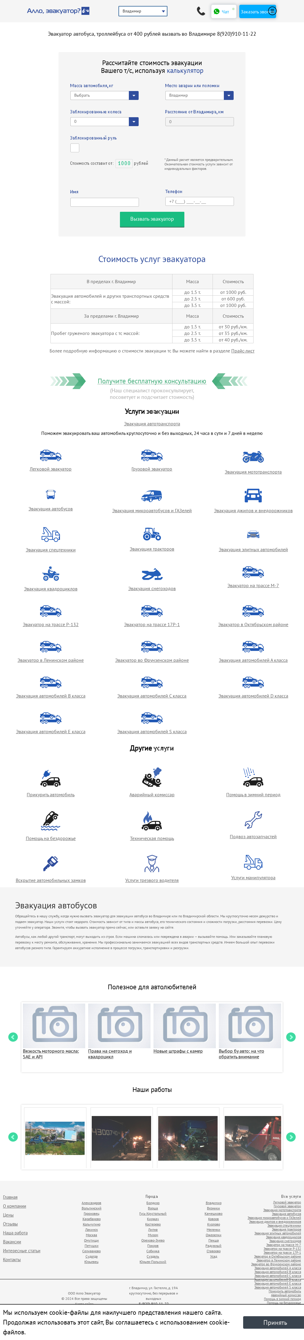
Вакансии (12, 1242)
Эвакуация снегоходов (152, 588)
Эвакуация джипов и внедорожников (253, 510)
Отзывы (10, 1224)
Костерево (153, 1224)
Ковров (213, 1219)
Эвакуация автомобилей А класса (253, 660)
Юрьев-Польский (153, 1261)
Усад (213, 1256)
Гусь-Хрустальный (153, 1213)
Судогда (92, 1256)
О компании (14, 1206)
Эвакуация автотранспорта (152, 424)
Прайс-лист (242, 351)
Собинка (152, 1251)
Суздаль (153, 1256)
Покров (153, 1245)
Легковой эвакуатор (51, 469)
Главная (10, 1197)
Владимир (213, 1202)
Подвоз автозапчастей (253, 836)
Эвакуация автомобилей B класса (51, 696)
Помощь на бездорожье (51, 838)
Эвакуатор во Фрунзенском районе (152, 660)
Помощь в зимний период (253, 794)
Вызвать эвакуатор (152, 218)
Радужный (213, 1245)
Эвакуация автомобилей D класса (253, 696)
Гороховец (91, 1213)
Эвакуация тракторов (152, 549)
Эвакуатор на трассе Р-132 (51, 624)
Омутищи (91, 1240)
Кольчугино (91, 1224)
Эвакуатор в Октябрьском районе (253, 624)
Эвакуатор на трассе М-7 (253, 585)
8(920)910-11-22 (236, 33)
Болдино (152, 1202)
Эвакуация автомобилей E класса (51, 731)
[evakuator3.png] (122, 1138)
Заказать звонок (258, 12)
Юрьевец (91, 1261)
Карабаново (92, 1219)
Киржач (153, 1219)
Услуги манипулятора (253, 877)
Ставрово (214, 1251)
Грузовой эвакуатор (152, 469)
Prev (13, 1037)
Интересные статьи (21, 1250)
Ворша (153, 1208)
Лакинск (91, 1229)
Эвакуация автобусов (50, 509)
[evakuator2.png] (188, 1138)
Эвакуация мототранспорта (253, 472)
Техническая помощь (152, 838)
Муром (153, 1235)
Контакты (12, 1259)
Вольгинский (92, 1208)
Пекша (213, 1240)
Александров (91, 1202)
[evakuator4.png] (255, 1138)
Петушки (92, 1245)
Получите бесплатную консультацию (152, 381)
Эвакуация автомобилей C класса (151, 696)
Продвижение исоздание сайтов (224, 1297)
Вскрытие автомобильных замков (51, 880)
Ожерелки (213, 1235)
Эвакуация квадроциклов (50, 589)
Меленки (213, 1229)
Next (291, 1037)
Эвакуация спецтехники (51, 550)
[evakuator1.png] (55, 1138)
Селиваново (91, 1251)
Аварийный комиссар (152, 794)
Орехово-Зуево (152, 1240)
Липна (153, 1229)
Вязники (213, 1208)
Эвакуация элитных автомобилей (253, 549)
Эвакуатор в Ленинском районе (51, 660)
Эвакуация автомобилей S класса (152, 731)
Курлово (213, 1224)
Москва (91, 1235)
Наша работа (15, 1233)
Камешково (213, 1213)
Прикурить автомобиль (51, 794)
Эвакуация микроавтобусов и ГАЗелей (152, 510)
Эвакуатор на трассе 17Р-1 (152, 624)
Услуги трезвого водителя (152, 880)
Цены (8, 1215)
